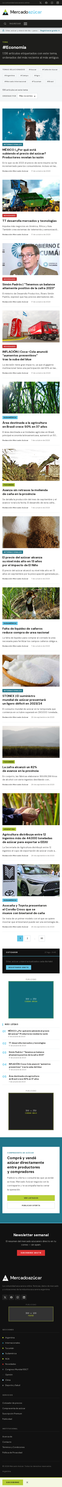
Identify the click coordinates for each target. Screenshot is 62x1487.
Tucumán (9, 485)
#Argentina (9, 75)
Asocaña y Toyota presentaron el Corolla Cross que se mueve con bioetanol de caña (24, 909)
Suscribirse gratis (31, 1253)
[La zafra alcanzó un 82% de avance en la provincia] (31, 757)
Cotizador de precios (12, 1403)
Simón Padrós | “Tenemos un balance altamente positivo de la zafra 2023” (28, 286)
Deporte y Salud (12, 1385)
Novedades (9, 215)
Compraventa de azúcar (13, 1408)
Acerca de (7, 1436)
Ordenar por (9, 96)
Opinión (9, 1374)
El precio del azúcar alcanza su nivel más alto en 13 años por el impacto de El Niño (22, 561)
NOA (7, 1359)
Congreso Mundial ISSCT (16, 1369)
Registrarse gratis (50, 30)
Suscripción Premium (12, 1413)
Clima (8, 1380)
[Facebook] (46, 3)
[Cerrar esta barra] (27, 1482)
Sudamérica (10, 417)
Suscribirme (12, 1482)
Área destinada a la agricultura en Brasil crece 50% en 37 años (24, 425)
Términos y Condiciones (13, 1447)
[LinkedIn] (58, 3)
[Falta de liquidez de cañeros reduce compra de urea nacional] (31, 619)
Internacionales (13, 144)
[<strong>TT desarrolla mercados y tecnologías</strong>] (31, 209)
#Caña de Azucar (50, 69)
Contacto (6, 1442)
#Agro (37, 75)
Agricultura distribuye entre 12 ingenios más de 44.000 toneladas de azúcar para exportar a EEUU (27, 838)
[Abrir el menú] (26, 24)
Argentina (9, 829)
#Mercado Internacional (15, 81)
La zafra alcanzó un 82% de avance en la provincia (20, 769)
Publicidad (7, 1419)
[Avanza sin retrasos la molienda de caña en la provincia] (31, 481)
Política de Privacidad (12, 1452)
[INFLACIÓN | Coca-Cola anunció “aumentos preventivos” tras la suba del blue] (31, 344)
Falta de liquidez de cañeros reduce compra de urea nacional (25, 630)
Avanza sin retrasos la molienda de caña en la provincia (25, 492)
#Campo (24, 75)
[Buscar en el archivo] (5, 23)
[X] (40, 3)
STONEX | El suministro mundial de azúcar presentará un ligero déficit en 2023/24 (24, 699)
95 (42, 938)
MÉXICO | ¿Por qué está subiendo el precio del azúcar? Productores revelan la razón (24, 153)
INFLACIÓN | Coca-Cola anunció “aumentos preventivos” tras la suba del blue (25, 355)
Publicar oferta (31, 1205)
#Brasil (50, 81)
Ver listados (31, 1198)
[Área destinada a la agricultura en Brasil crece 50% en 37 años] (31, 413)
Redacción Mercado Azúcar (15, 171)
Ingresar (15, 23)
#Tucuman (36, 81)
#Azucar (32, 69)
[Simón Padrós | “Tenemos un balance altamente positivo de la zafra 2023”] (31, 275)
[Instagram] (52, 3)
